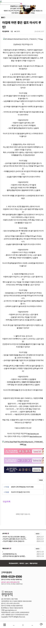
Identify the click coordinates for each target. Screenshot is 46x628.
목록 (41, 480)
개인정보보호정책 (13, 563)
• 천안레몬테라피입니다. (9, 554)
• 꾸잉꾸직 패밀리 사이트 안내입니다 (13, 541)
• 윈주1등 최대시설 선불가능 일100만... (14, 556)
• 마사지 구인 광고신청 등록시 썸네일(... (14, 537)
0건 (11, 31)
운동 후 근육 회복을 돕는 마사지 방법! (22, 487)
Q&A (26, 563)
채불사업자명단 (33, 563)
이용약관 (21, 563)
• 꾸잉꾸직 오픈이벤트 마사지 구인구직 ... (14, 539)
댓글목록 (6, 502)
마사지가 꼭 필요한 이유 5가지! (20, 492)
